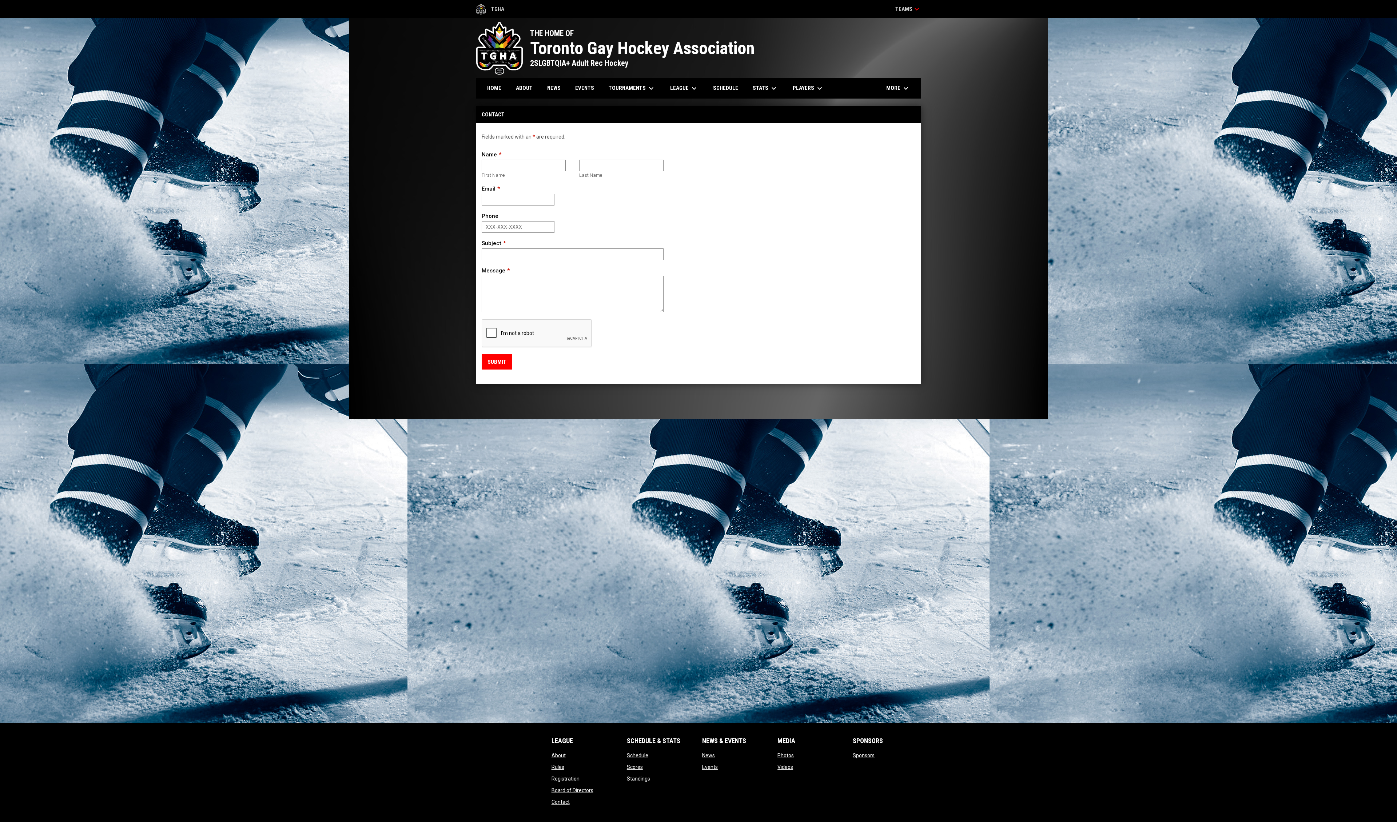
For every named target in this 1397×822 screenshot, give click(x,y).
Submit (496, 362)
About (559, 755)
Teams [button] (908, 9)
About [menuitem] (524, 88)
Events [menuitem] (584, 88)
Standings (638, 779)
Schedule (637, 755)
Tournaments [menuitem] (632, 88)
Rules (558, 767)
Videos (785, 767)
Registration (566, 779)
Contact (561, 802)
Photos (785, 755)
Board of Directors (572, 790)
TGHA (490, 10)
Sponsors (864, 755)
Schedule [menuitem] (725, 88)
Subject (491, 243)
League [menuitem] (684, 88)
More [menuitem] (898, 88)
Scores (635, 767)
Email (488, 188)
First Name (493, 175)
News (708, 755)
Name (489, 154)
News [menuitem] (554, 88)
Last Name (590, 175)
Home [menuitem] (494, 88)
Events (710, 767)
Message (493, 270)
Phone (490, 216)
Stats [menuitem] (765, 88)
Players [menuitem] (808, 88)
